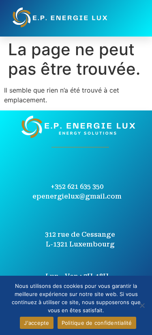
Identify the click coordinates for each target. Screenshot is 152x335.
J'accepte (36, 323)
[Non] (142, 305)
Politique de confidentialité (97, 323)
